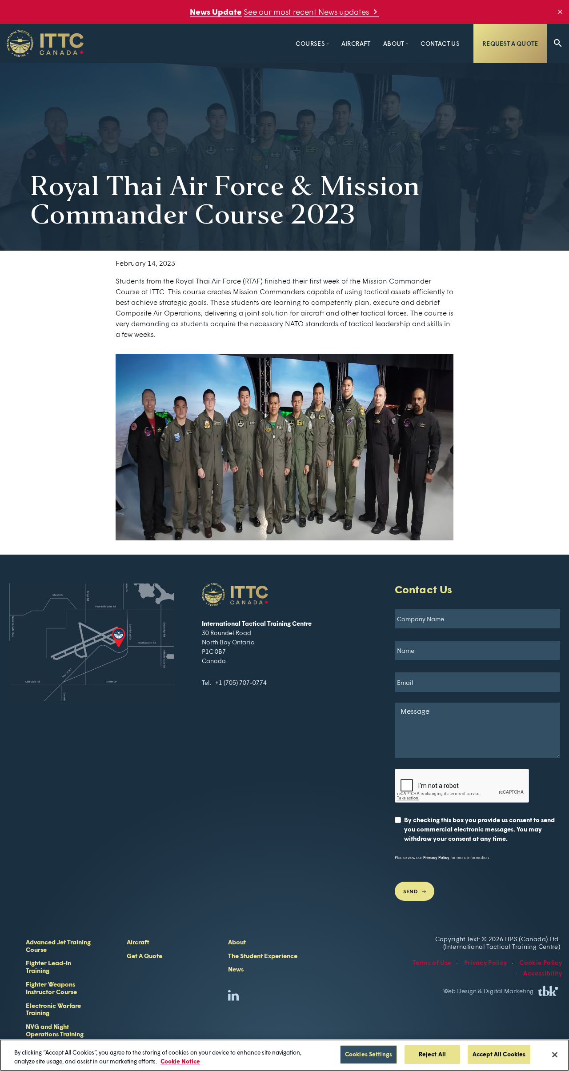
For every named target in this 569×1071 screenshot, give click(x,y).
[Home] (45, 43)
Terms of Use (432, 962)
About (237, 942)
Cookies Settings (368, 1054)
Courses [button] (310, 43)
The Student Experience (262, 955)
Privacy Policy (436, 857)
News (236, 969)
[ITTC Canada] (91, 642)
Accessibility (542, 973)
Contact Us (440, 43)
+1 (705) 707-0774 (241, 682)
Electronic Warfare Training (53, 1009)
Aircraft (356, 43)
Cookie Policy (540, 962)
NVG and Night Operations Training (55, 1030)
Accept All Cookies (499, 1054)
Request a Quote (510, 43)
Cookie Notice (180, 1061)
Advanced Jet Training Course (58, 945)
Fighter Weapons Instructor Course (51, 987)
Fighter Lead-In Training (48, 966)
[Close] (555, 1054)
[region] (284, 1055)
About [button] (394, 43)
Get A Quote (144, 955)
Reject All (432, 1054)
